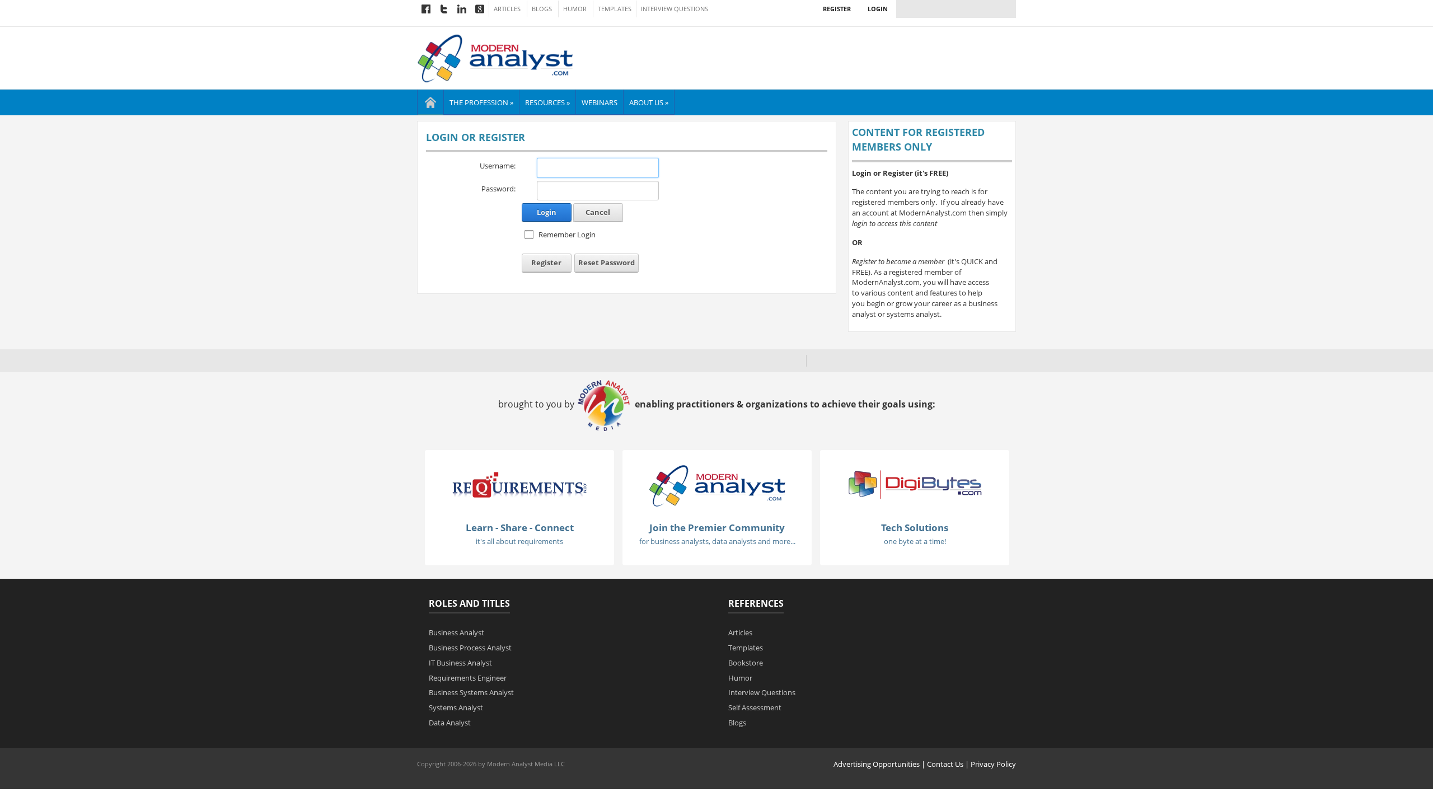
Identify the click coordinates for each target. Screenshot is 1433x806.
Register (837, 8)
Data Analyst (450, 723)
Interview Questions (674, 9)
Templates (614, 9)
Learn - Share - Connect (520, 527)
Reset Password (606, 262)
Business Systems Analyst (471, 692)
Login (878, 8)
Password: (498, 189)
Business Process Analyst (470, 648)
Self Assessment (754, 707)
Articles (507, 9)
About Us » (648, 102)
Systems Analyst (456, 707)
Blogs (542, 9)
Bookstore (745, 663)
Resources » (547, 102)
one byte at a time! (915, 541)
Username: (498, 166)
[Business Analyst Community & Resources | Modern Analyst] (495, 57)
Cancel (598, 212)
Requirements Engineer (468, 678)
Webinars (599, 102)
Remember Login (567, 234)
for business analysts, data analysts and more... (717, 541)
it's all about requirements (519, 541)
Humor (575, 9)
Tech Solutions (914, 527)
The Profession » (481, 102)
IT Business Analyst (460, 663)
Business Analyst (456, 632)
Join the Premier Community (717, 527)
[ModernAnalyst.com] (717, 485)
